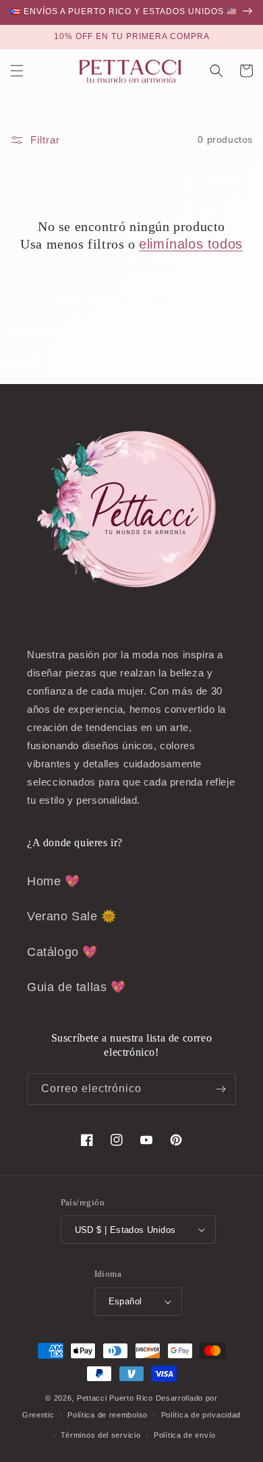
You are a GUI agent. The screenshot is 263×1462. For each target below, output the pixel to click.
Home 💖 (53, 881)
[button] (17, 71)
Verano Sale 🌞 (72, 916)
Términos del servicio (101, 1435)
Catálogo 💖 (62, 952)
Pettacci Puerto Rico (115, 1398)
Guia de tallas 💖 (76, 987)
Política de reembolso (107, 1415)
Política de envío (185, 1435)
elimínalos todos (191, 243)
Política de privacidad (201, 1415)
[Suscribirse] (220, 1089)
